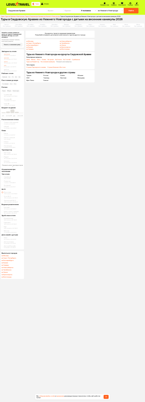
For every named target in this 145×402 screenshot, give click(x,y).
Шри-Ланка (30, 80)
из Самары (5, 265)
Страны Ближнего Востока (56, 67)
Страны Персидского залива (36, 67)
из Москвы (5, 256)
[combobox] (26, 11)
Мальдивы (81, 78)
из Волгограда (6, 277)
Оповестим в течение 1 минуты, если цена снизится (11, 40)
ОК (106, 397)
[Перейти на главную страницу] (18, 4)
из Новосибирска (7, 267)
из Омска (5, 272)
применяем (60, 396)
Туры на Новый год (32, 62)
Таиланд (46, 78)
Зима (28, 59)
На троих (51, 59)
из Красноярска (7, 274)
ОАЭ (27, 78)
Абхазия (80, 75)
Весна (33, 59)
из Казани (5, 263)
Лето (38, 59)
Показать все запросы (64, 62)
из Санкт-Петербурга (9, 258)
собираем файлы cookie (47, 396)
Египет (62, 75)
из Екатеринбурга (8, 260)
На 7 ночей (66, 59)
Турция (28, 75)
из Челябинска (6, 270)
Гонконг (46, 80)
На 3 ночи (58, 59)
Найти (131, 11)
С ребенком (76, 59)
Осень (44, 59)
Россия (45, 75)
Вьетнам (63, 78)
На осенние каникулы (48, 62)
